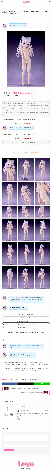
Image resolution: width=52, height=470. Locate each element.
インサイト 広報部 (8, 414)
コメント (6, 433)
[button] (10, 384)
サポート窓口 (30, 362)
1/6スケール (17, 379)
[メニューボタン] (2, 2)
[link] (18, 419)
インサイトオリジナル (24, 379)
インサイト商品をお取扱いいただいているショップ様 (22, 345)
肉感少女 (35, 379)
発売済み (31, 379)
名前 (4, 443)
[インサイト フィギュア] (26, 2)
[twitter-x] (20, 419)
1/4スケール (11, 379)
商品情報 (5, 379)
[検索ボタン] (50, 2)
